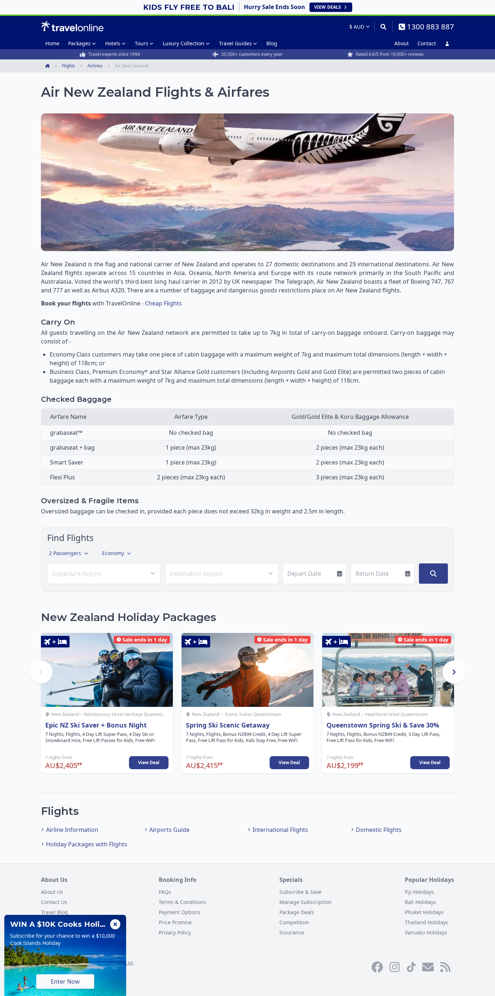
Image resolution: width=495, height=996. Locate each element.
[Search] (383, 27)
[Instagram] (394, 967)
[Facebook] (377, 967)
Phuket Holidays (424, 912)
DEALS (327, 7)
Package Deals (296, 912)
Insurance (291, 932)
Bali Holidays (420, 902)
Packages (79, 43)
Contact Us (54, 902)
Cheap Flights (163, 303)
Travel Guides (235, 43)
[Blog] (445, 967)
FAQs (165, 891)
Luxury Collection (183, 43)
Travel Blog (54, 912)
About (401, 43)
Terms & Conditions (182, 902)
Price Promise (175, 922)
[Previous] (41, 672)
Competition (294, 922)
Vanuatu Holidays (426, 932)
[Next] (454, 672)
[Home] (72, 26)
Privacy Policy (175, 932)
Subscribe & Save (300, 891)
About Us (52, 891)
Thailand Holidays (426, 922)
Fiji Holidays (419, 891)
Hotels (112, 43)
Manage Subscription (305, 902)
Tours (141, 43)
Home (52, 43)
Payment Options (179, 912)
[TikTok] (411, 967)
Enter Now (65, 981)
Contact (426, 43)
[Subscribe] (428, 967)
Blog (271, 43)
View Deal (148, 762)
